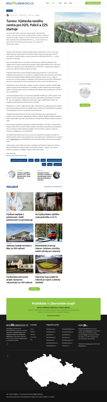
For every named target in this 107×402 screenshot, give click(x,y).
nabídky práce (9, 336)
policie (43, 160)
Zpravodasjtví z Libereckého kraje (53, 186)
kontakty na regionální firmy (12, 334)
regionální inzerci (23, 338)
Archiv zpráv (33, 337)
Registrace (97, 3)
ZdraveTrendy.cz (82, 345)
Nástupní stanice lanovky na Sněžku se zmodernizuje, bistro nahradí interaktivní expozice (44, 176)
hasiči (37, 160)
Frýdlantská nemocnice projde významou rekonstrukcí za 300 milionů (19, 279)
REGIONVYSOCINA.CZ (67, 332)
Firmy (70, 3)
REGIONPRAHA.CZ (50, 337)
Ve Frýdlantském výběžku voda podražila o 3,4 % (47, 215)
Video (60, 3)
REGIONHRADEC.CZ (51, 345)
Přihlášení (32, 331)
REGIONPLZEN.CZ (50, 329)
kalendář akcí (22, 334)
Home (47, 3)
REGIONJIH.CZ (50, 334)
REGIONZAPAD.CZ (50, 332)
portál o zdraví (89, 343)
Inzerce (32, 329)
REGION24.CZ (65, 345)
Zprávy (53, 3)
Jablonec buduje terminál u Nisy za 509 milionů (19, 247)
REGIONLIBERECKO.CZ (52, 343)
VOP (38, 394)
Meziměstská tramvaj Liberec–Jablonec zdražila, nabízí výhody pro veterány (47, 248)
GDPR (34, 394)
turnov (30, 160)
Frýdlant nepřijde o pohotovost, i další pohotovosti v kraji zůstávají (23, 175)
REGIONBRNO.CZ (66, 334)
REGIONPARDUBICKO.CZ (68, 329)
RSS (31, 339)
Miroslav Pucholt (13, 15)
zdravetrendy (58, 164)
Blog (65, 3)
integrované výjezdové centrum (19, 160)
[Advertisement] (83, 65)
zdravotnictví (14, 139)
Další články (33, 289)
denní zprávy (9, 332)
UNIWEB (85, 334)
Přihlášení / (90, 3)
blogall (49, 164)
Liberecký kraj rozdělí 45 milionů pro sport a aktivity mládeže (47, 279)
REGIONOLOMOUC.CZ (67, 340)
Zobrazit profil (85, 105)
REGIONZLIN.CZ (66, 337)
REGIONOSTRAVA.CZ (67, 343)
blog (44, 164)
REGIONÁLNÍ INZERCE (53, 315)
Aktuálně (9, 10)
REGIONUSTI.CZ (50, 340)
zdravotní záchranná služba (54, 160)
